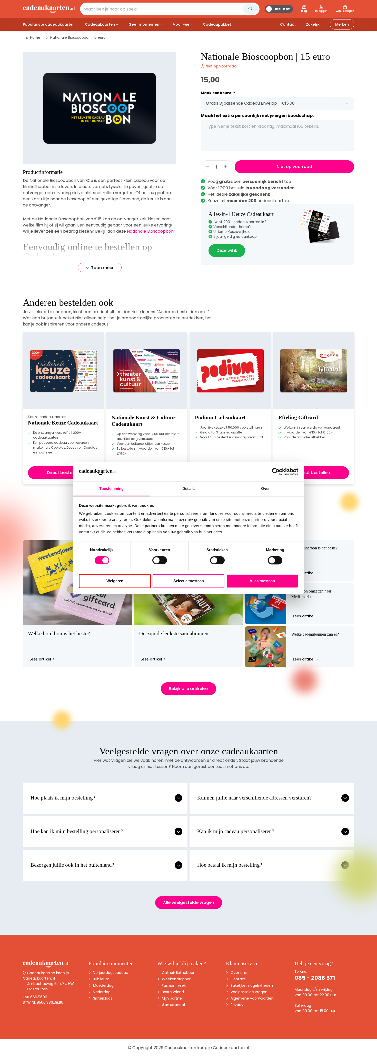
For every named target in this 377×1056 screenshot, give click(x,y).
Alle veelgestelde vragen (188, 902)
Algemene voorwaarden (252, 998)
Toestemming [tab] (111, 489)
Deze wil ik (226, 250)
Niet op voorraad (294, 167)
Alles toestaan (262, 581)
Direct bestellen (63, 473)
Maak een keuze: (218, 93)
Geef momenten (143, 24)
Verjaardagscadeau (110, 972)
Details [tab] (188, 489)
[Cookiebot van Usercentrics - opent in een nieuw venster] (275, 472)
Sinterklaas (102, 998)
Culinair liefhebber (177, 972)
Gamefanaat (173, 1004)
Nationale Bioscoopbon (150, 231)
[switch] (159, 560)
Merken (342, 24)
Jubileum (101, 979)
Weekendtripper (176, 979)
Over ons (238, 972)
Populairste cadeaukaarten (49, 24)
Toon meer (102, 268)
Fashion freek (173, 985)
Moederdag (103, 985)
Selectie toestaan (188, 581)
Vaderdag (101, 991)
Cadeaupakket (217, 24)
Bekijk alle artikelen (188, 689)
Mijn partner (172, 998)
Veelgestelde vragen (248, 991)
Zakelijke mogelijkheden (251, 985)
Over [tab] (265, 489)
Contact (238, 979)
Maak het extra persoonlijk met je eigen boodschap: (257, 116)
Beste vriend (172, 991)
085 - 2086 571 (315, 978)
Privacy (236, 1004)
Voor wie (181, 24)
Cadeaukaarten (100, 24)
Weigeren (114, 581)
